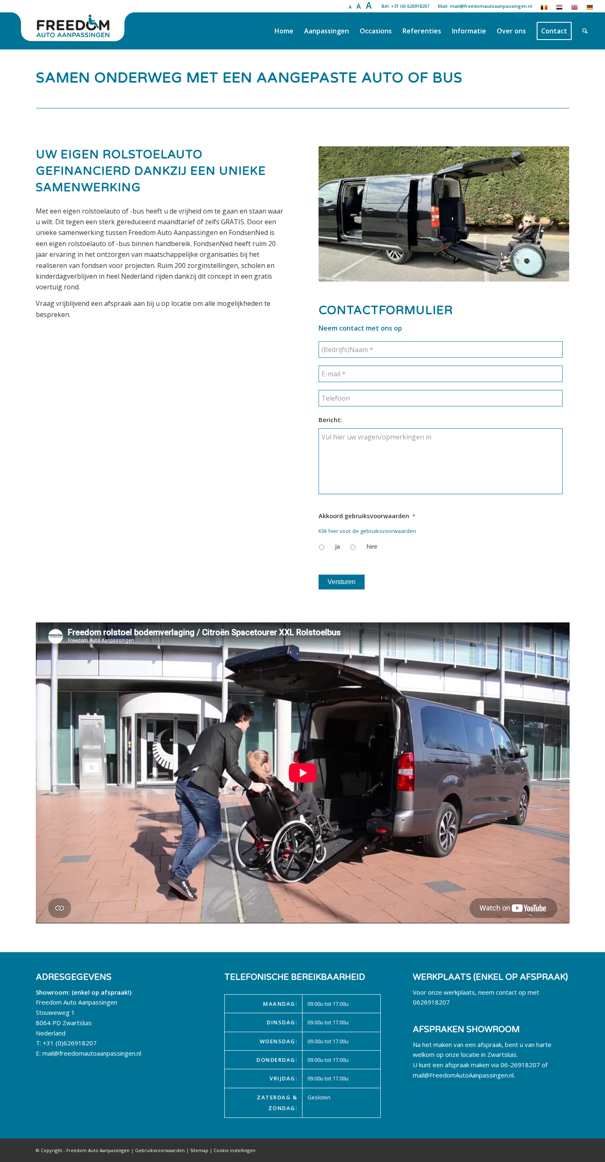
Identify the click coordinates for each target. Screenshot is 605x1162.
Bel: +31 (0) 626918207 (405, 6)
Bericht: (330, 420)
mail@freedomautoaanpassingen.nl (91, 1053)
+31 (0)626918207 (70, 1043)
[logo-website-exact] (73, 30)
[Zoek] (585, 30)
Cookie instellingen (235, 1150)
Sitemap (199, 1150)
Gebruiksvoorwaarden (160, 1150)
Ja (337, 546)
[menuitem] (284, 30)
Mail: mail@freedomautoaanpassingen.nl (485, 6)
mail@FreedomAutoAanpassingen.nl (463, 1075)
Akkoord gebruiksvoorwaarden (367, 516)
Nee (371, 546)
